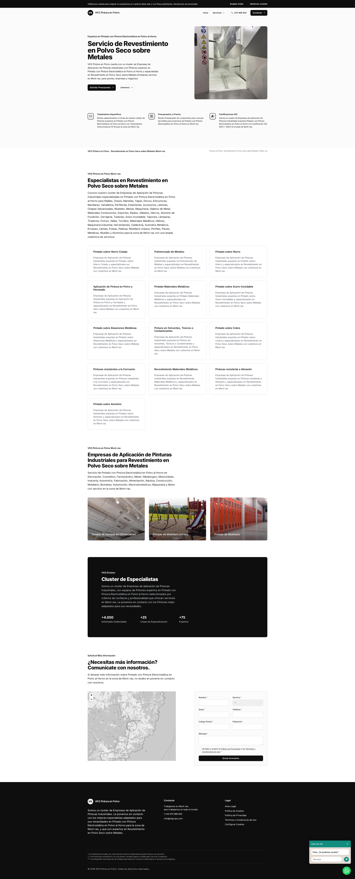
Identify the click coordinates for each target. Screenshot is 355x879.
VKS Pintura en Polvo (107, 12)
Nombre (203, 697)
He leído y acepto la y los (228, 750)
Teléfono (237, 709)
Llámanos (125, 87)
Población (238, 721)
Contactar (257, 13)
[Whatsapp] (347, 871)
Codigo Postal (206, 721)
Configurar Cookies (234, 824)
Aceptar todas (236, 4)
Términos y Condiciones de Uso (240, 820)
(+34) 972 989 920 (173, 814)
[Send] (346, 859)
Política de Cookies (234, 811)
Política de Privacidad (230, 749)
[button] (131, 726)
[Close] (347, 844)
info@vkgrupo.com (173, 818)
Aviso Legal (230, 806)
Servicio (237, 697)
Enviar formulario (231, 758)
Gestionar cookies (258, 4)
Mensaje (203, 733)
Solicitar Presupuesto (100, 87)
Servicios (217, 13)
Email (202, 709)
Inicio (205, 13)
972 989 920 (240, 13)
